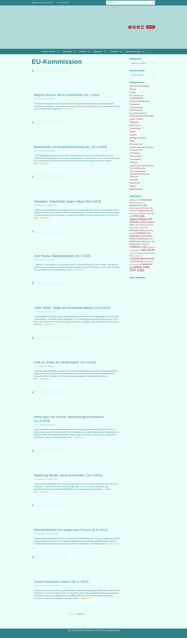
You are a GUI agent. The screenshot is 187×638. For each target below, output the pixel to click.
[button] (58, 51)
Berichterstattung (139, 203)
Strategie (133, 253)
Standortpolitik (135, 159)
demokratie (146, 211)
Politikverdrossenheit (139, 244)
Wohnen (133, 186)
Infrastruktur (134, 122)
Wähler (142, 267)
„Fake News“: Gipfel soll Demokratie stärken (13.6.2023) (72, 307)
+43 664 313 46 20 (64, 2)
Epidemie (144, 213)
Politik (132, 141)
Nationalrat (138, 236)
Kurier (135, 227)
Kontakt (150, 27)
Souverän (136, 250)
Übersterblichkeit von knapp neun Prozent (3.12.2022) (71, 530)
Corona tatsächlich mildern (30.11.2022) (61, 581)
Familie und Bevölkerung (139, 101)
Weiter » (81, 614)
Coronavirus (135, 211)
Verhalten (142, 261)
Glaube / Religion (136, 119)
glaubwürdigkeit (141, 219)
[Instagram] (138, 27)
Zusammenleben (136, 189)
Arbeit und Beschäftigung (139, 86)
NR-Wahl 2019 (142, 239)
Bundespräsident (138, 205)
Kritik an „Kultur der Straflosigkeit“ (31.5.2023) (65, 362)
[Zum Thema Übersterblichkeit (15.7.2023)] (49, 232)
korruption (137, 225)
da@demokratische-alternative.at (43, 2)
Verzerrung (136, 264)
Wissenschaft (135, 183)
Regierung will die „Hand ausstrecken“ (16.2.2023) (68, 475)
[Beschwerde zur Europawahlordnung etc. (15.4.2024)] (49, 123)
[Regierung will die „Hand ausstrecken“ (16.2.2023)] (49, 451)
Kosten (146, 225)
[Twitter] (134, 27)
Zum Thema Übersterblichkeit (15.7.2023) (62, 256)
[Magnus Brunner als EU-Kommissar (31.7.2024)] (49, 71)
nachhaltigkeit (141, 233)
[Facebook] (129, 27)
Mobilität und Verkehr (138, 138)
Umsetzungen (137, 256)
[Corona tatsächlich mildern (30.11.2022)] (49, 558)
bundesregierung (137, 208)
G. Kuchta (40, 99)
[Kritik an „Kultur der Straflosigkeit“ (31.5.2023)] (49, 338)
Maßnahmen (136, 230)
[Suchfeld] (152, 3)
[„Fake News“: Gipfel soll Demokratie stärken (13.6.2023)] (49, 284)
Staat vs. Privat (135, 156)
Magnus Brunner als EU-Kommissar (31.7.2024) (66, 95)
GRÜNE (137, 222)
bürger (149, 208)
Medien (132, 132)
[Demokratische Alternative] (42, 27)
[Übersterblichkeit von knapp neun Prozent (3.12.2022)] (49, 506)
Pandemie (139, 241)
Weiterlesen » (68, 109)
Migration (133, 135)
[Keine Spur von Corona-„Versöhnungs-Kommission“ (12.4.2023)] (49, 393)
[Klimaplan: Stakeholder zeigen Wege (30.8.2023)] (49, 177)
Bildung (133, 89)
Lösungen (143, 227)
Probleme (138, 246)
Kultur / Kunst (135, 125)
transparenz (142, 253)
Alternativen (134, 200)
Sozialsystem (135, 153)
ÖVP (137, 270)
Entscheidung (134, 213)
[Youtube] (142, 27)
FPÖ (138, 216)
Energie (133, 92)
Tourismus (134, 162)
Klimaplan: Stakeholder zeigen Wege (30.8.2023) (67, 201)
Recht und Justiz (136, 144)
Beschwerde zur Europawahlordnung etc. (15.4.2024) (70, 147)
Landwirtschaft (135, 128)
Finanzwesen (135, 104)
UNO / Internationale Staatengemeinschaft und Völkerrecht (139, 173)
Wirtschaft (133, 180)
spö (147, 250)
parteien (150, 241)
